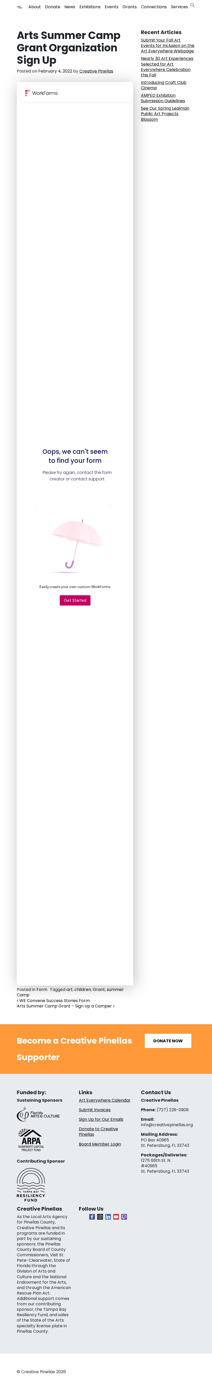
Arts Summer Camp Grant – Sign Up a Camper (65, 1006)
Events (111, 7)
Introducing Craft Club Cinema (163, 85)
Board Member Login (100, 1144)
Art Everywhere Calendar (105, 1100)
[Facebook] (92, 1217)
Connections (154, 7)
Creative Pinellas (96, 71)
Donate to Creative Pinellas (98, 1131)
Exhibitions (90, 7)
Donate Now (168, 1041)
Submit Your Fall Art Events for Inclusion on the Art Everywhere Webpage (167, 45)
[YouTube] (116, 1217)
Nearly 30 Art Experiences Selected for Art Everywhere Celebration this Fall (167, 66)
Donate (52, 7)
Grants (130, 7)
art (69, 989)
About (34, 7)
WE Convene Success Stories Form (54, 1001)
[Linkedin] (108, 1217)
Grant (99, 989)
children (82, 989)
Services (179, 7)
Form (41, 989)
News (69, 7)
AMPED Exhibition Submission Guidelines (163, 98)
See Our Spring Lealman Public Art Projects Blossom (165, 113)
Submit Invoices (95, 1110)
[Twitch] (124, 1217)
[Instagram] (100, 1217)
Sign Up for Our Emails (101, 1119)
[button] (192, 5)
